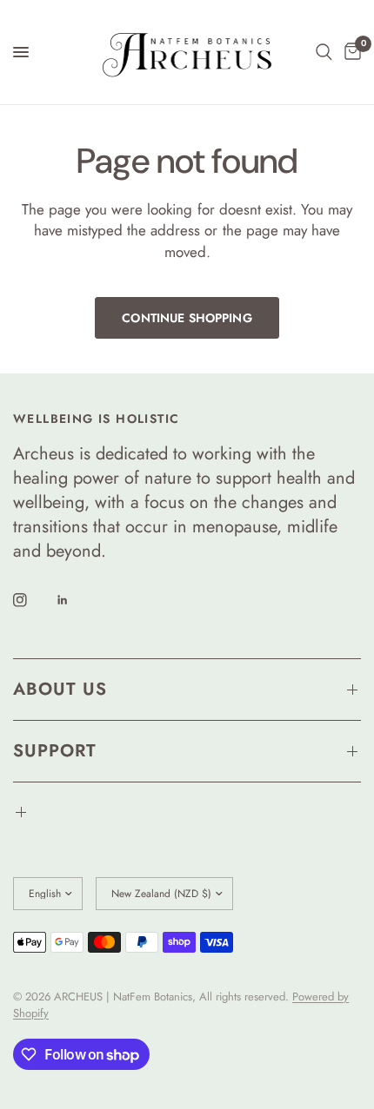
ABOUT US (60, 689)
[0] (349, 52)
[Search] (324, 52)
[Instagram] (32, 600)
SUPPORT (55, 750)
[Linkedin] (75, 600)
